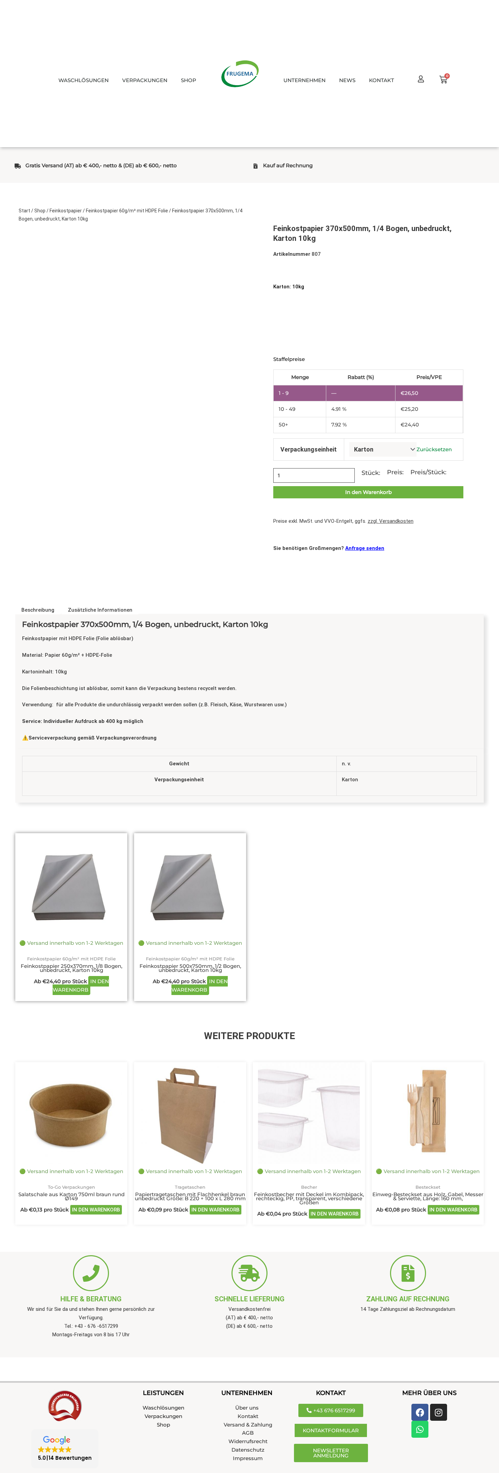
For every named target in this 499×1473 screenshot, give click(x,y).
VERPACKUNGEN (144, 80)
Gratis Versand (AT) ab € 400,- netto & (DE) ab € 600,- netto (101, 165)
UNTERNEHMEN (304, 80)
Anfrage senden (364, 548)
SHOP (188, 80)
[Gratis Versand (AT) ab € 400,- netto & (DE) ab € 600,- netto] (17, 166)
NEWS (347, 80)
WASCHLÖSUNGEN (83, 80)
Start (24, 210)
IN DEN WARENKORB (81, 985)
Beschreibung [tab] (37, 610)
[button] (64, 1448)
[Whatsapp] (419, 1429)
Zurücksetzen (434, 449)
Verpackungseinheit (308, 449)
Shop (39, 210)
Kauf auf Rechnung (288, 165)
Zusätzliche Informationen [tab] (100, 610)
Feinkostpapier (66, 210)
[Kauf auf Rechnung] (255, 166)
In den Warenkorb (368, 492)
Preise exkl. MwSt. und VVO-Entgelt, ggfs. (343, 521)
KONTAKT (381, 80)
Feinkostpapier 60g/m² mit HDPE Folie (127, 210)
